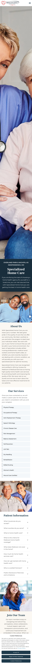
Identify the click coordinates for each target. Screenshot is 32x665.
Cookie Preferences (16, 661)
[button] (30, 3)
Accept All (16, 652)
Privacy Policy (21, 648)
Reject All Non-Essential (16, 656)
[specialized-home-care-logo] (10, 3)
